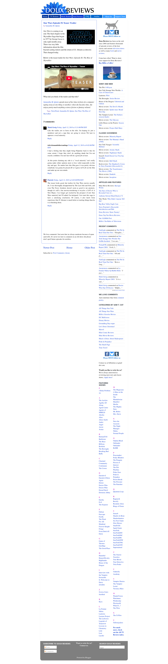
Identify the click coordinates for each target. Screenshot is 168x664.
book (112, 51)
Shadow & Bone (119, 516)
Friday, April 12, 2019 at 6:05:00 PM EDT (69, 180)
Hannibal (102, 555)
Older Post (90, 247)
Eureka (101, 500)
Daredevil (102, 475)
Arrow (101, 427)
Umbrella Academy (116, 572)
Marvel (101, 329)
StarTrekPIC (117, 537)
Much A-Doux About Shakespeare (111, 338)
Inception (113, 177)
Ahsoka (101, 415)
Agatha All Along (103, 404)
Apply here (108, 377)
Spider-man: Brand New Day (111, 110)
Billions (102, 444)
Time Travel (103, 347)
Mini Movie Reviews (106, 335)
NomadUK (102, 245)
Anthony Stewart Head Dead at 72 (111, 196)
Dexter (101, 483)
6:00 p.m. (109, 87)
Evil (100, 502)
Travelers (116, 557)
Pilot (107, 95)
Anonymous (103, 236)
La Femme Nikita (102, 610)
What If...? (117, 605)
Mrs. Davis (117, 414)
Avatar (101, 429)
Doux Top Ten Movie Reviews (109, 215)
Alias (101, 417)
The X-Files (117, 615)
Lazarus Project (104, 616)
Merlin (115, 404)
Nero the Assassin (116, 422)
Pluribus (116, 470)
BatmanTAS (103, 436)
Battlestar (102, 439)
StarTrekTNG (118, 542)
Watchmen (117, 598)
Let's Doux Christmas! (107, 326)
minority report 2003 (106, 279)
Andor (101, 422)
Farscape (102, 514)
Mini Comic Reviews (106, 332)
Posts (48, 647)
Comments (50, 651)
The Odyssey (114, 120)
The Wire (116, 608)
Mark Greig (52, 127)
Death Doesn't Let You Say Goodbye (111, 157)
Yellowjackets (118, 622)
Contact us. (84, 645)
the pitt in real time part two (111, 231)
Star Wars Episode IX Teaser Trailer (59, 22)
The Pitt (116, 467)
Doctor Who (103, 485)
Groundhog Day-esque (107, 323)
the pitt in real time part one (111, 252)
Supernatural (117, 547)
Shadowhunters (118, 518)
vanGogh (102, 230)
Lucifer (101, 635)
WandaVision (118, 596)
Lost (100, 633)
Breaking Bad (104, 451)
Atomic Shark (114, 150)
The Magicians (118, 389)
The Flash (102, 519)
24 (100, 393)
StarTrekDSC (118, 535)
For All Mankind (102, 522)
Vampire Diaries (119, 581)
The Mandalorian (117, 398)
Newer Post (48, 247)
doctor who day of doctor (111, 286)
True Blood (117, 559)
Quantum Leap (118, 491)
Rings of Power (118, 506)
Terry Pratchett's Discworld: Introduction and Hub (109, 208)
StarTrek (116, 530)
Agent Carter (103, 407)
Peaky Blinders (118, 457)
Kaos (100, 601)
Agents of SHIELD (102, 411)
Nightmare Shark (116, 153)
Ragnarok (116, 499)
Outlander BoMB (116, 446)
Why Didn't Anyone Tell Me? (112, 200)
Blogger (88, 657)
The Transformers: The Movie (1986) (111, 170)
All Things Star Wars (106, 311)
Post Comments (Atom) (61, 253)
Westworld (117, 603)
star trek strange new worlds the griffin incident (110, 238)
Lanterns (102, 614)
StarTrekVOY (118, 545)
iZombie (102, 584)
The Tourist (117, 554)
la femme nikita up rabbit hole (109, 269)
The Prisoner (117, 482)
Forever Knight (104, 526)
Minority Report (115, 136)
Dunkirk (112, 174)
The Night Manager (116, 427)
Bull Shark (113, 161)
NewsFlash (55, 111)
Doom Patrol (103, 490)
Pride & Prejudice (105, 341)
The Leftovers (104, 618)
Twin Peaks (117, 564)
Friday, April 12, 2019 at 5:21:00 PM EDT (72, 127)
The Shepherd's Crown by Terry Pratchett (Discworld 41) (112, 165)
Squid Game (117, 528)
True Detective (118, 562)
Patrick (50, 180)
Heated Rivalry (104, 558)
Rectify (115, 501)
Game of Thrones (102, 542)
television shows (118, 48)
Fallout (101, 512)
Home (69, 247)
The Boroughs (104, 449)
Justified (102, 594)
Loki (100, 631)
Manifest (116, 402)
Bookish (102, 446)
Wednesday (117, 601)
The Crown (103, 468)
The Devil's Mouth (116, 106)
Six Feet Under (118, 520)
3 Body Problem (104, 390)
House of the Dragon (103, 564)
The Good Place (104, 548)
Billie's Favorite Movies (107, 314)
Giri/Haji (102, 546)
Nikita (115, 431)
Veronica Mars (118, 588)
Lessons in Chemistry (102, 627)
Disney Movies (104, 320)
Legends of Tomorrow (103, 622)
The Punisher (117, 484)
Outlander (116, 443)
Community (103, 463)
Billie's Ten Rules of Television (110, 221)
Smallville (116, 525)
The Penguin (117, 460)
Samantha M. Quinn (51, 102)
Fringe (101, 529)
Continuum (103, 466)
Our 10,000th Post (105, 218)
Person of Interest (116, 463)
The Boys (102, 441)
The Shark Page (104, 344)
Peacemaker (117, 455)
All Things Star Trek (106, 308)
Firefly (101, 517)
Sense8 (115, 513)
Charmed (102, 461)
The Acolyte (103, 400)
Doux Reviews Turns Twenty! (109, 212)
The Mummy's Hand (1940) (111, 140)
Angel (101, 424)
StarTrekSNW (118, 540)
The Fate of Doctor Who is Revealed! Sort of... (108, 192)
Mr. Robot (116, 411)
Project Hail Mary (116, 128)
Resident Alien (118, 504)
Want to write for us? (84, 643)
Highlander (103, 560)
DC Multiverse (104, 317)
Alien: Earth (103, 420)
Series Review (115, 98)
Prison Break (117, 479)
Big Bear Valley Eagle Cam (108, 204)
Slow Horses (117, 523)
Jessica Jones (103, 592)
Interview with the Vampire (104, 573)
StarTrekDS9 (117, 533)
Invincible (102, 577)
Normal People (118, 433)
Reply (50, 138)
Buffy (101, 453)
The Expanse (103, 504)
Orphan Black (118, 440)
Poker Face (117, 472)
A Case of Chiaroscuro (111, 91)
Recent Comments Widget (120, 290)
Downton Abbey (104, 492)
